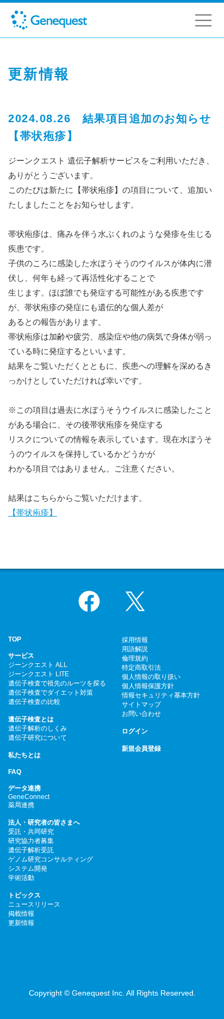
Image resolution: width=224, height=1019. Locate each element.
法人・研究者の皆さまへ (44, 822)
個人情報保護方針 (148, 686)
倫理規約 (135, 658)
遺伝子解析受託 (31, 850)
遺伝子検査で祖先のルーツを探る (57, 683)
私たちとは (24, 755)
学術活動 (21, 878)
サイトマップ (141, 704)
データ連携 (24, 788)
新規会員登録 (141, 748)
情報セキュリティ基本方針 (161, 695)
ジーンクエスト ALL (37, 665)
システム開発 (27, 868)
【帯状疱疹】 (32, 512)
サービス (21, 655)
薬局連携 (21, 805)
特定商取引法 (141, 667)
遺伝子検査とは (31, 719)
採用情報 (135, 640)
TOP (14, 639)
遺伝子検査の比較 (34, 702)
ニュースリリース (34, 904)
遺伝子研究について (37, 737)
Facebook (89, 601)
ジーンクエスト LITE (38, 674)
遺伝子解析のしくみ (37, 728)
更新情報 (21, 923)
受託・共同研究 (31, 831)
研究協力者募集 (31, 841)
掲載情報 (21, 913)
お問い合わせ (141, 714)
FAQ (14, 772)
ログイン (135, 731)
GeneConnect (28, 797)
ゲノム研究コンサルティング (50, 859)
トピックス (24, 895)
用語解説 (135, 649)
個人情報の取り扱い (151, 677)
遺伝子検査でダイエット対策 (50, 692)
